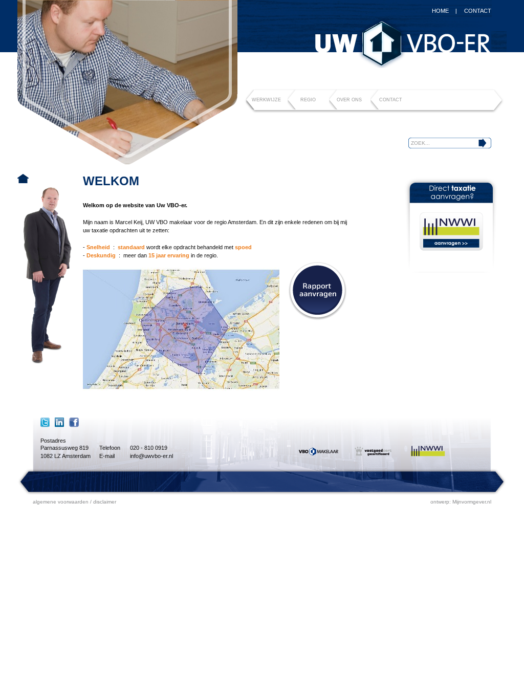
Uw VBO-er (403, 44)
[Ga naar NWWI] (451, 231)
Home (440, 11)
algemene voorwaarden (61, 502)
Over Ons (349, 99)
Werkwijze (266, 99)
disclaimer (104, 502)
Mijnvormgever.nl (471, 502)
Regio (308, 99)
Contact (477, 11)
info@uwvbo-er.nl (151, 456)
